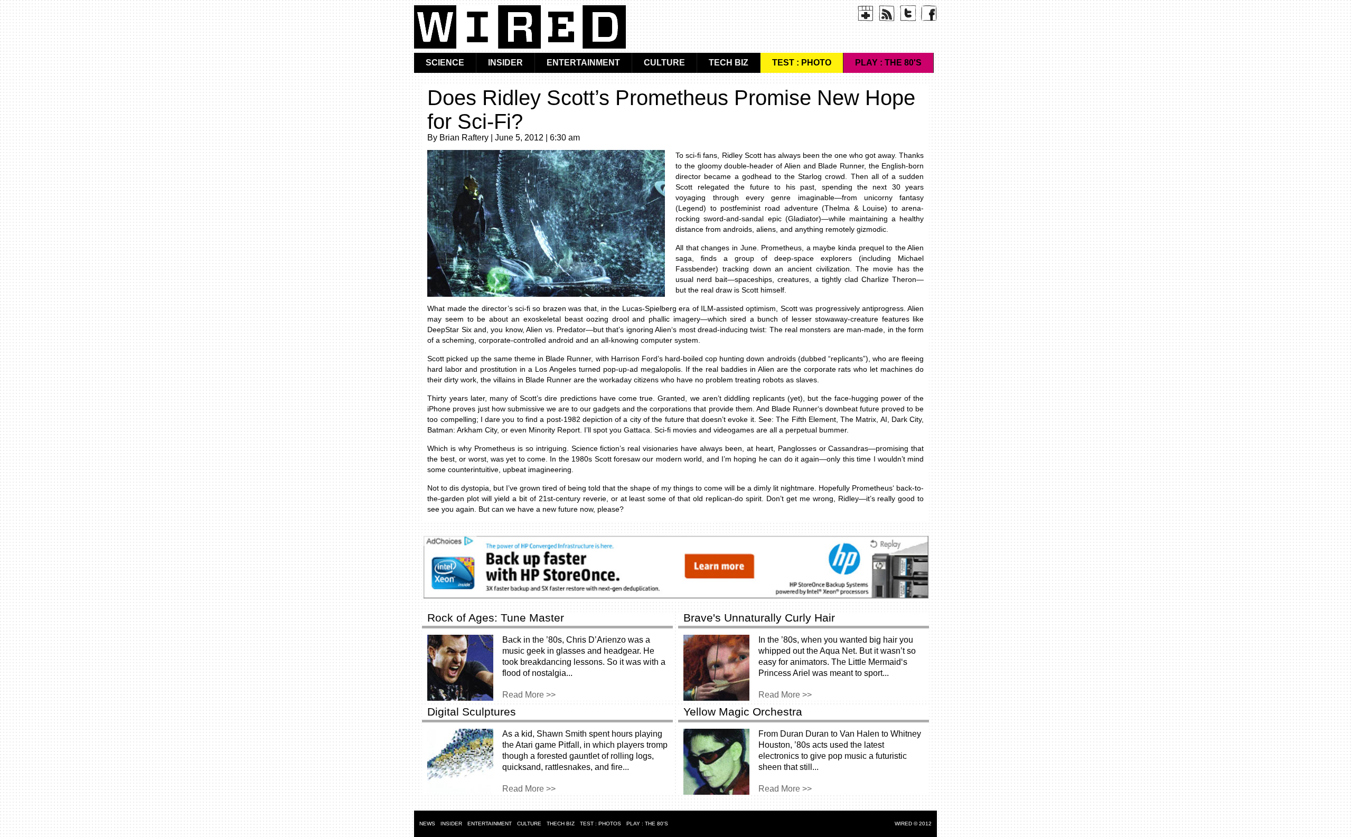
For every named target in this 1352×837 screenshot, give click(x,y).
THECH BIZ (561, 823)
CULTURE (664, 62)
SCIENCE (445, 62)
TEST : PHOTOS (600, 823)
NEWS (427, 823)
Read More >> (529, 694)
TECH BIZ (728, 62)
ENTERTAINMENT (583, 62)
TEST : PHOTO (801, 62)
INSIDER (505, 62)
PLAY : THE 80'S (888, 62)
